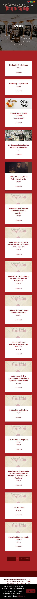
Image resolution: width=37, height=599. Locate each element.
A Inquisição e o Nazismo (18, 400)
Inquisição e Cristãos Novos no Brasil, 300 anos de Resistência (18, 267)
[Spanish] (34, 1)
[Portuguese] (31, 1)
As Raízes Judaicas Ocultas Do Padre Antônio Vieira (18, 135)
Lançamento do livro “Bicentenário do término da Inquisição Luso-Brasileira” (18, 366)
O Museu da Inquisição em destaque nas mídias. (18, 301)
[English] (28, 1)
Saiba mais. (21, 596)
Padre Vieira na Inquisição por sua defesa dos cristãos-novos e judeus (18, 233)
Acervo (18, 67)
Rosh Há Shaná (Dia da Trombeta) (18, 104)
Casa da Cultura (18, 498)
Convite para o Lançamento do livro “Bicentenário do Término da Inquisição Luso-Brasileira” (18, 462)
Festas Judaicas (18, 118)
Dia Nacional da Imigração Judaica (18, 430)
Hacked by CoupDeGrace (18, 65)
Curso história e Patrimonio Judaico (18, 528)
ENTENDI (31, 591)
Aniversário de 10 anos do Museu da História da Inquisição (18, 199)
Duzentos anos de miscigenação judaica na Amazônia (18, 333)
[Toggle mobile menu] (32, 6)
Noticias (18, 315)
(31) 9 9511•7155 (24, 583)
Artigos (18, 150)
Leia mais (18, 72)
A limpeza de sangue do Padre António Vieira (18, 167)
